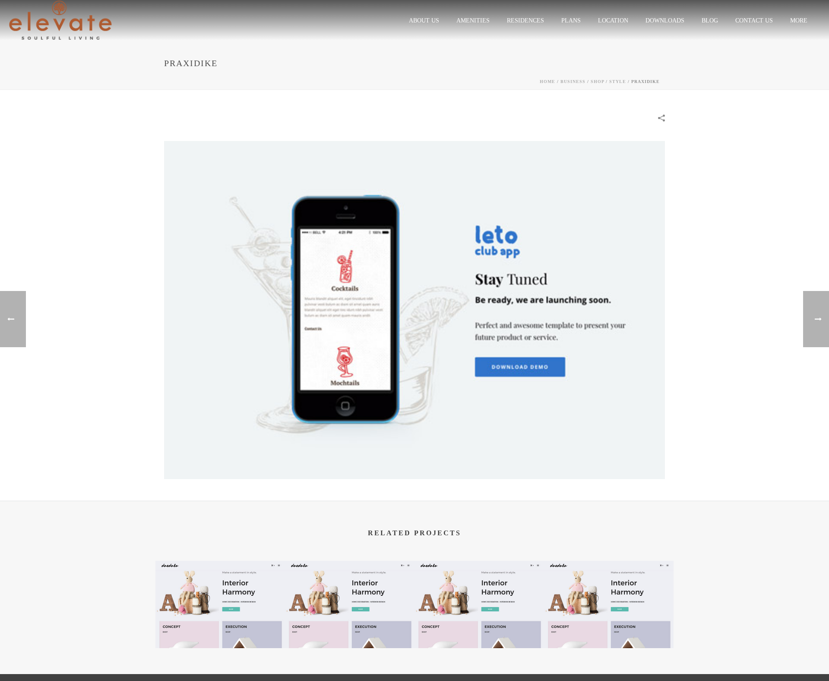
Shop (597, 81)
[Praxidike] (414, 309)
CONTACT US (754, 20)
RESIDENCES (525, 20)
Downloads (664, 20)
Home (547, 81)
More (798, 20)
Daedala (220, 625)
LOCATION (613, 20)
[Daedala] (220, 594)
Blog (710, 20)
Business (572, 81)
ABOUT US (424, 20)
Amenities (473, 20)
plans (571, 20)
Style (617, 81)
